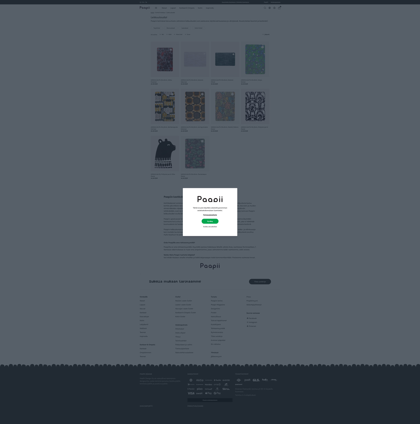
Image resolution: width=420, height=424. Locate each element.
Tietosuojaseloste (210, 214)
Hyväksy (210, 221)
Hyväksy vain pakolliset (210, 226)
